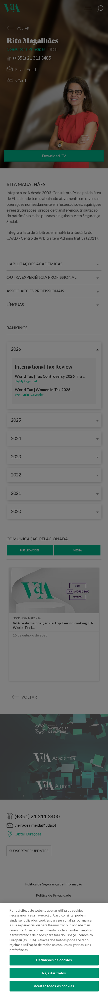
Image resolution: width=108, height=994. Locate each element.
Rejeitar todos (54, 973)
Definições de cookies (54, 960)
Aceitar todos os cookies (54, 986)
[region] (54, 948)
